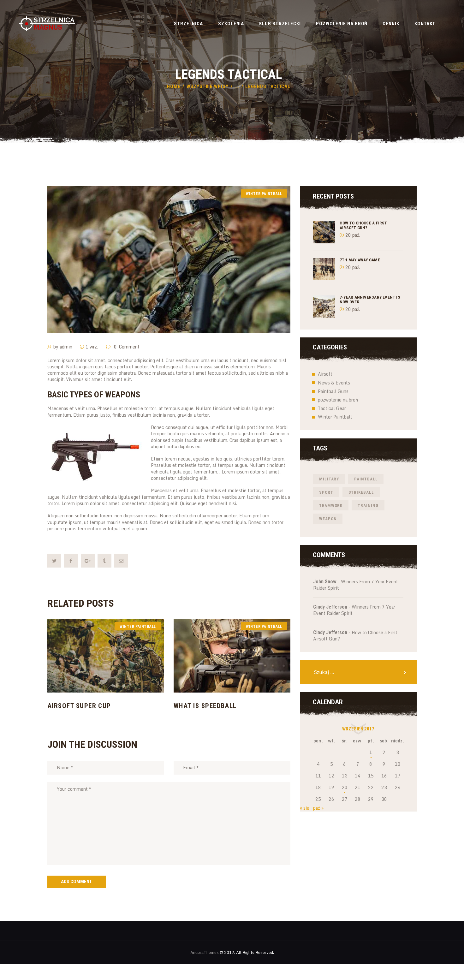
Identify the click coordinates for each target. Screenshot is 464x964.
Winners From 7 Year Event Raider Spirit (355, 585)
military (329, 479)
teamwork (330, 505)
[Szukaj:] (358, 672)
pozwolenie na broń (338, 399)
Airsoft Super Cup (79, 706)
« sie (304, 808)
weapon (327, 518)
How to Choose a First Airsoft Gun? (363, 225)
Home (174, 86)
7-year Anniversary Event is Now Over (370, 299)
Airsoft (325, 374)
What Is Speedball (205, 706)
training (368, 505)
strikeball (361, 492)
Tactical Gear (332, 408)
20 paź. (352, 235)
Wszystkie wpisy (208, 86)
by (62, 346)
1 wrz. (92, 346)
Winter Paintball (264, 194)
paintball (366, 479)
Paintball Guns (333, 391)
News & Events (334, 382)
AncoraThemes (204, 952)
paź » (318, 808)
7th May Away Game (360, 260)
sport (326, 492)
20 (345, 787)
